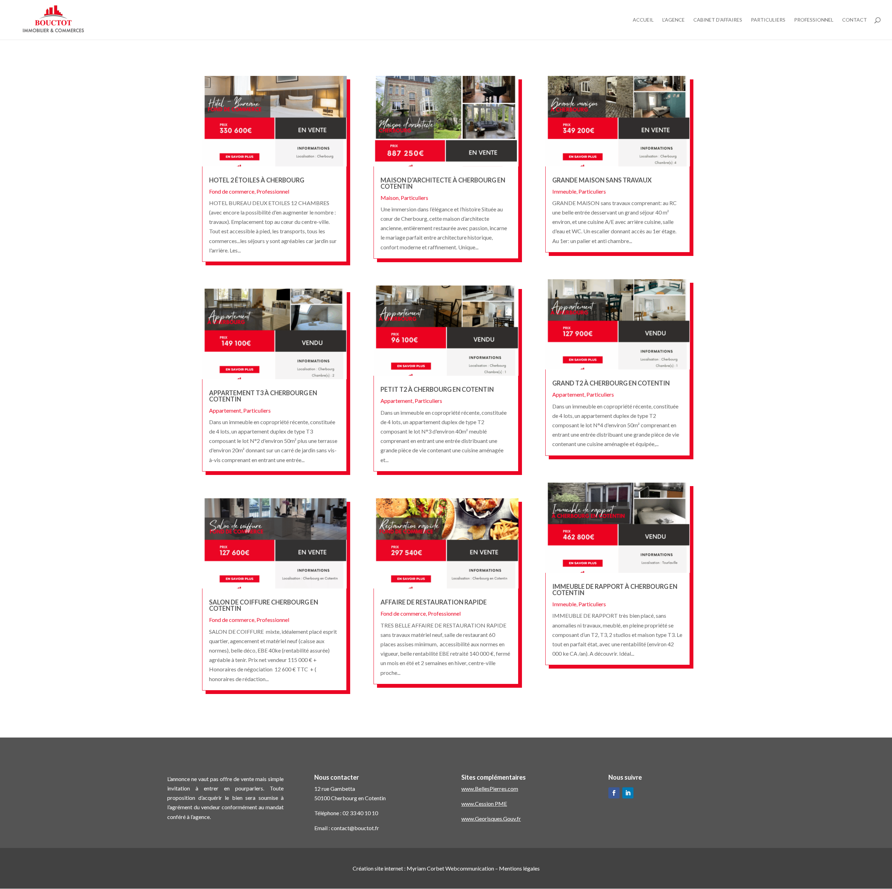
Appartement (225, 410)
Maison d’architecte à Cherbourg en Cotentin (442, 183)
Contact (854, 20)
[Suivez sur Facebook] (614, 792)
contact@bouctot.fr (355, 828)
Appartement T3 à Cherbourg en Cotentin (263, 396)
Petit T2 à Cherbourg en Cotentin (437, 389)
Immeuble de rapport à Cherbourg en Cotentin (614, 589)
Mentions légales (519, 868)
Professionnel (813, 20)
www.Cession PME (484, 803)
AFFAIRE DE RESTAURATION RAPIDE (433, 602)
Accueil (643, 20)
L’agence (673, 20)
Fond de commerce (231, 191)
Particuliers (768, 20)
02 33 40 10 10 (360, 813)
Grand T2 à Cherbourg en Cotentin (611, 383)
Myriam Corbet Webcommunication (450, 868)
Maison (389, 197)
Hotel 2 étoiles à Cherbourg (256, 180)
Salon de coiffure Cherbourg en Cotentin (263, 605)
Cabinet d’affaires (717, 20)
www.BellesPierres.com (489, 788)
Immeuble (564, 191)
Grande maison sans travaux (602, 180)
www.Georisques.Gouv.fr (491, 818)
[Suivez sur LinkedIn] (627, 792)
